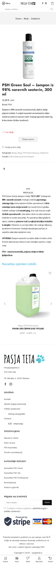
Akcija (26, 18)
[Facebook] (43, 3)
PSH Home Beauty (30, 153)
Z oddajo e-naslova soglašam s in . (26, 510)
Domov (18, 18)
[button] (4, 303)
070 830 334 (10, 372)
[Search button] (51, 9)
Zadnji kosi (35, 18)
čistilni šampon (14, 156)
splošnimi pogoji (39, 508)
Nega (19, 153)
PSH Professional (30, 325)
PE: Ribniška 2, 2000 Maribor (16, 378)
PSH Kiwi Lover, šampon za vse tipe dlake (28, 328)
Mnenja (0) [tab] (28, 192)
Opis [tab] (28, 189)
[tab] (28, 189)
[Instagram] (46, 3)
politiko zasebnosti (12, 511)
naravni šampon (27, 156)
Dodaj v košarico (29, 139)
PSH (10, 104)
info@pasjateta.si (11, 367)
